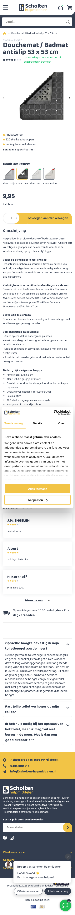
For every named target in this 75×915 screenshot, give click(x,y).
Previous (4, 97)
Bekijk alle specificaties (18, 150)
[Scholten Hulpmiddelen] (33, 8)
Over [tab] (61, 423)
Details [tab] (37, 423)
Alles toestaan (37, 488)
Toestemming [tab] (13, 423)
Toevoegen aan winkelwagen (47, 218)
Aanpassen (35, 500)
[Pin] (33, 906)
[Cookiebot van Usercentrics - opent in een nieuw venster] (54, 412)
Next (69, 97)
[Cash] (42, 906)
